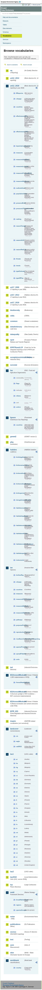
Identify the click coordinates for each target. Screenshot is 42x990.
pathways (19, 620)
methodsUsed (20, 188)
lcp (11, 885)
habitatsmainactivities (20, 525)
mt (17, 832)
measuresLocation (20, 166)
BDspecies (19, 93)
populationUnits (20, 194)
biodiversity (15, 310)
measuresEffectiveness (20, 599)
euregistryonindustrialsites (17, 357)
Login (25, 4)
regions (18, 905)
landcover (14, 729)
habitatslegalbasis (20, 516)
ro (17, 849)
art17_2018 (14, 303)
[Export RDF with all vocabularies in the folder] (36, 88)
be (17, 763)
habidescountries (20, 508)
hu (17, 808)
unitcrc (18, 407)
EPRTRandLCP (16, 347)
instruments (20, 560)
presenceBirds (20, 203)
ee (17, 788)
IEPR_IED (14, 711)
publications (15, 924)
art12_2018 (14, 86)
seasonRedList (20, 249)
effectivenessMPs (20, 116)
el (16, 792)
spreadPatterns (20, 654)
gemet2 (13, 436)
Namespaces (7, 43)
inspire (13, 721)
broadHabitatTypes (20, 900)
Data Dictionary (18, 13)
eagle (18, 741)
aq (11, 70)
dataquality (14, 334)
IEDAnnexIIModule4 (17, 701)
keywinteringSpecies (20, 146)
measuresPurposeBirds (20, 173)
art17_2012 (14, 295)
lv (16, 828)
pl (16, 841)
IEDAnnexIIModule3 (17, 692)
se (17, 853)
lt (16, 820)
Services (5, 39)
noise (12, 917)
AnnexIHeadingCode (20, 682)
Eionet (11, 13)
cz (17, 775)
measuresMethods (20, 606)
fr (16, 804)
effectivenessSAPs (20, 131)
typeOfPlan (19, 278)
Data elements (7, 28)
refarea (18, 396)
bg (17, 767)
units (17, 659)
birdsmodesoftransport (20, 484)
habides (13, 450)
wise (12, 953)
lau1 (12, 754)
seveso (13, 932)
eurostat (13, 365)
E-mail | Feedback (8, 983)
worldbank (14, 960)
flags (17, 383)
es (17, 796)
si (16, 857)
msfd (12, 892)
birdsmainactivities (20, 465)
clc (17, 736)
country (18, 968)
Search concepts (27, 64)
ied (11, 667)
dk (17, 784)
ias (11, 568)
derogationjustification (20, 500)
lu (16, 824)
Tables (5, 25)
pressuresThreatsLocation (20, 208)
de (17, 780)
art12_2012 (14, 78)
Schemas (6, 32)
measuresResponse (20, 181)
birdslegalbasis (20, 457)
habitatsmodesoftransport (20, 544)
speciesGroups (20, 910)
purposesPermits (20, 625)
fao (11, 370)
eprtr (12, 340)
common (13, 321)
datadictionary (16, 327)
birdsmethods (20, 473)
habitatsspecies (20, 553)
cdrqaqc (19, 99)
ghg (11, 442)
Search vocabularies (12, 64)
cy (17, 771)
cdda (12, 316)
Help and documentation (10, 17)
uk (17, 865)
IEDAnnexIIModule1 (17, 675)
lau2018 (13, 877)
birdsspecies (20, 493)
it (16, 816)
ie (16, 812)
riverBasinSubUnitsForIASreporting (20, 639)
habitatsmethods (20, 533)
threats (18, 259)
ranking (18, 219)
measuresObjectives (20, 613)
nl (16, 836)
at (16, 759)
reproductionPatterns (20, 632)
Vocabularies (7, 36)
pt (16, 845)
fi (16, 800)
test (11, 939)
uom (12, 945)
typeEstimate (20, 271)
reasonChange (20, 226)
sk (17, 861)
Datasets (5, 21)
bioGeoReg (20, 575)
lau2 (12, 871)
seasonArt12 (20, 240)
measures (19, 153)
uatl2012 (19, 746)
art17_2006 (14, 287)
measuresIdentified (20, 159)
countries (19, 107)
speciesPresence (20, 647)
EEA (11, 2)
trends (18, 265)
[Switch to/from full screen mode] (29, 5)
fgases (13, 417)
